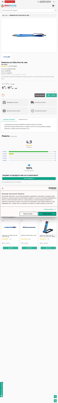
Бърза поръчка (39, 95)
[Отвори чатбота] (55, 400)
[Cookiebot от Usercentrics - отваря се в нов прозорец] (49, 188)
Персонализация (27, 213)
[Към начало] (9, 6)
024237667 (48, 2)
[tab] (9, 119)
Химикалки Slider (11, 69)
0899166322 (42, 2)
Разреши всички (47, 213)
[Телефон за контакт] (55, 396)
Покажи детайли (48, 209)
